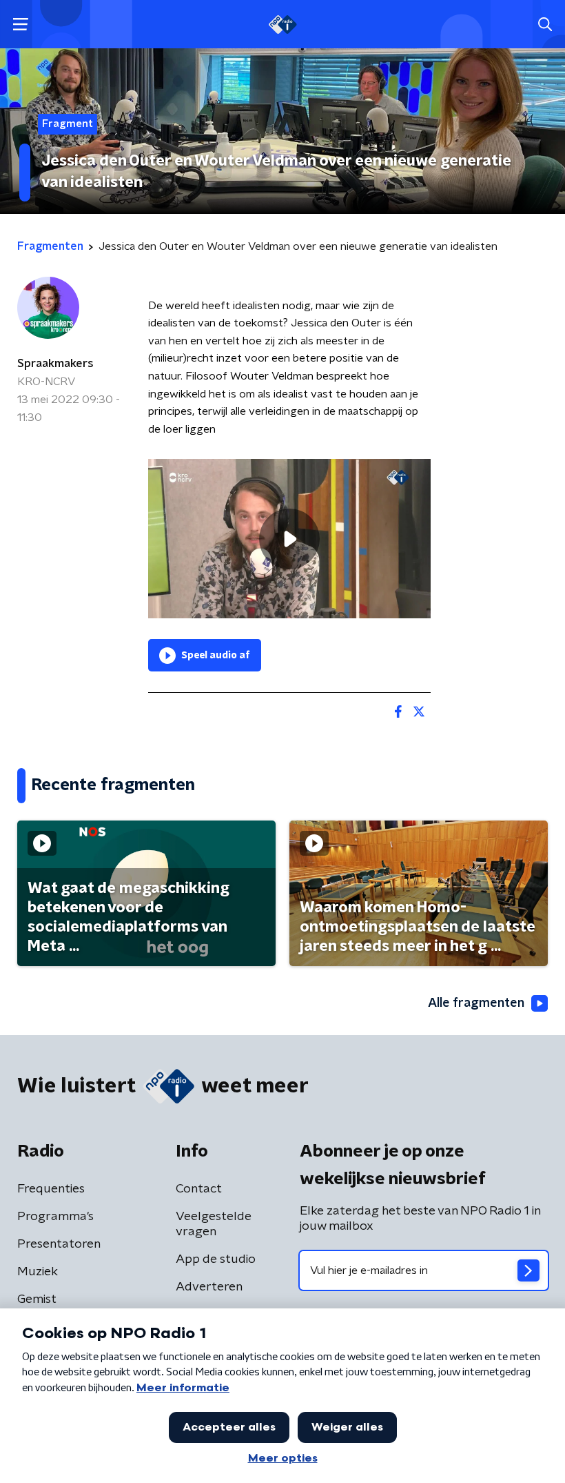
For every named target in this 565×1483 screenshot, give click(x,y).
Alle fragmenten (476, 1003)
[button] (20, 24)
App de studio (216, 1259)
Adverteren (209, 1287)
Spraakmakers (55, 363)
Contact (199, 1189)
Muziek (37, 1272)
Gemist (36, 1299)
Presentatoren (59, 1244)
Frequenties (51, 1189)
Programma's (55, 1216)
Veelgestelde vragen (213, 1224)
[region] (289, 538)
